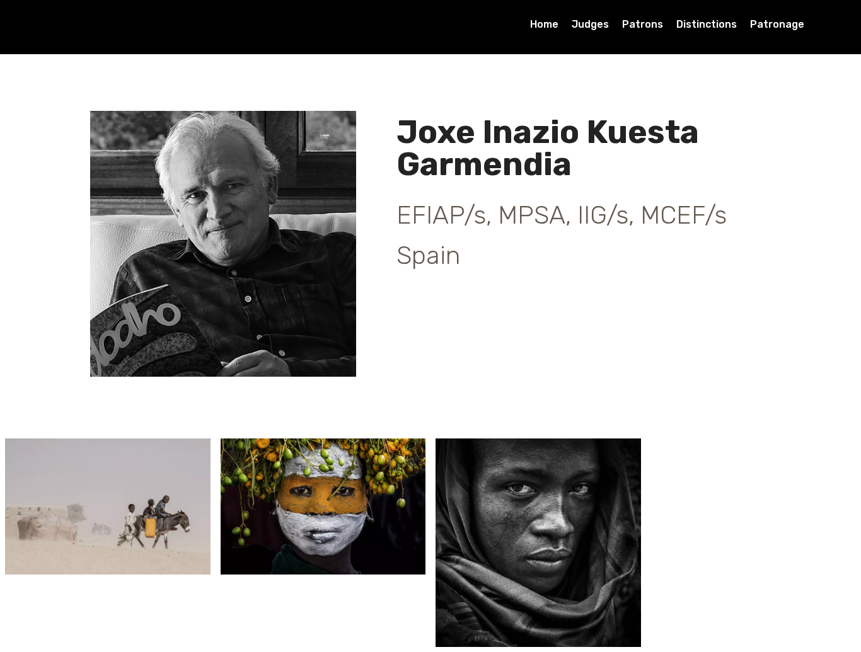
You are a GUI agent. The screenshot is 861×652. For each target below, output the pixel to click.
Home (544, 24)
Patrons (642, 24)
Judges (590, 24)
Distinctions (706, 24)
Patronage (777, 24)
